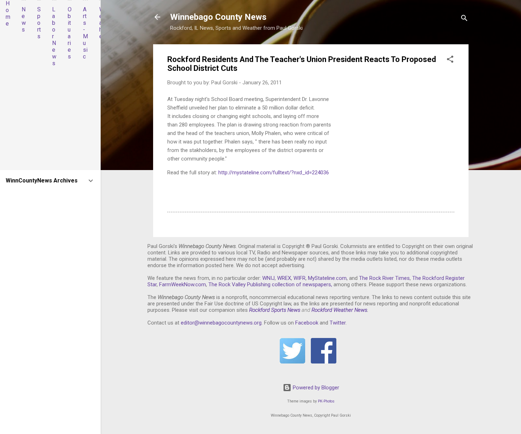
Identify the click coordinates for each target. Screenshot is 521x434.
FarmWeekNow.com (182, 284)
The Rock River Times (384, 278)
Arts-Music (85, 33)
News (24, 19)
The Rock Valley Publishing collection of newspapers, (270, 284)
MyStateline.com (327, 278)
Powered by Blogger (315, 387)
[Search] (464, 19)
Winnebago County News (218, 17)
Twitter (338, 323)
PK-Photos (326, 401)
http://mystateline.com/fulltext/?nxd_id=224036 (273, 172)
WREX (284, 278)
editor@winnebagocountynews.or (220, 323)
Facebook (306, 323)
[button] (450, 60)
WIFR (299, 278)
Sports (39, 23)
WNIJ (268, 278)
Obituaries (70, 33)
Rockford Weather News (339, 310)
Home (8, 13)
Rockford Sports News (274, 310)
